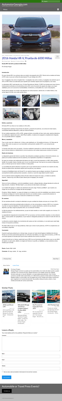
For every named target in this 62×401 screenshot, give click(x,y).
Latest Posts (16, 265)
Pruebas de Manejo (20, 61)
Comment (4, 335)
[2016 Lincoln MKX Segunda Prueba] (53, 296)
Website (3, 365)
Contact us (7, 391)
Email (3, 359)
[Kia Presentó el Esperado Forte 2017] (23, 296)
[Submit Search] (42, 1)
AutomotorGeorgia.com (14, 4)
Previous (3, 308)
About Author (6, 265)
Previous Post (7, 258)
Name (3, 353)
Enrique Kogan (7, 61)
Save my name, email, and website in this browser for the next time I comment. (20, 371)
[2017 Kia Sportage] (38, 296)
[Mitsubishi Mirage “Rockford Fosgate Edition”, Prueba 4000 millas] (8, 296)
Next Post (55, 258)
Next (58, 308)
